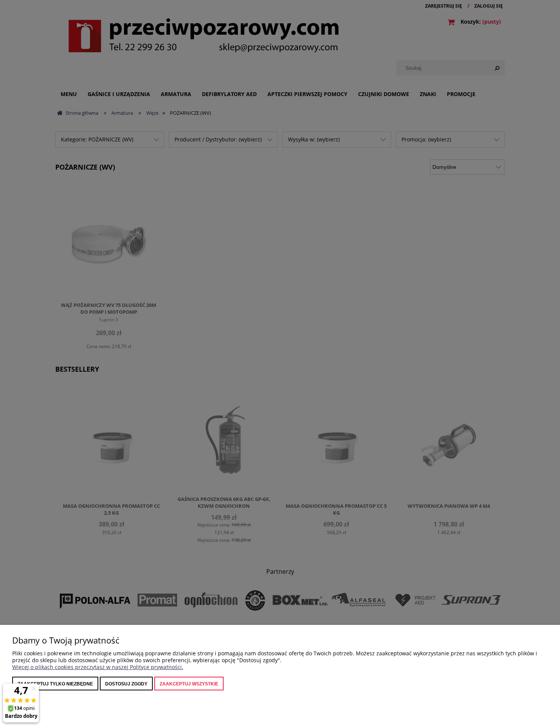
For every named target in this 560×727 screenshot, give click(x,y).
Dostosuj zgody (126, 684)
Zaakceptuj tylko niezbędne (55, 684)
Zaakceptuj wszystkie (189, 684)
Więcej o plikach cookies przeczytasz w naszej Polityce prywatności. (97, 667)
